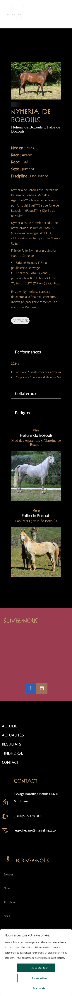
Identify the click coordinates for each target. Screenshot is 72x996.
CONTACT (10, 762)
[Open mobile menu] (64, 14)
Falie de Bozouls (36, 515)
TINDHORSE (12, 753)
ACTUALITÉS (13, 735)
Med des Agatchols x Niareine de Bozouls (36, 442)
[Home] (15, 23)
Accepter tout (40, 968)
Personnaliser (39, 978)
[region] (36, 962)
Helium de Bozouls (36, 435)
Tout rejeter (40, 988)
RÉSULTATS (11, 744)
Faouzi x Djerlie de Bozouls (36, 521)
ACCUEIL (9, 726)
